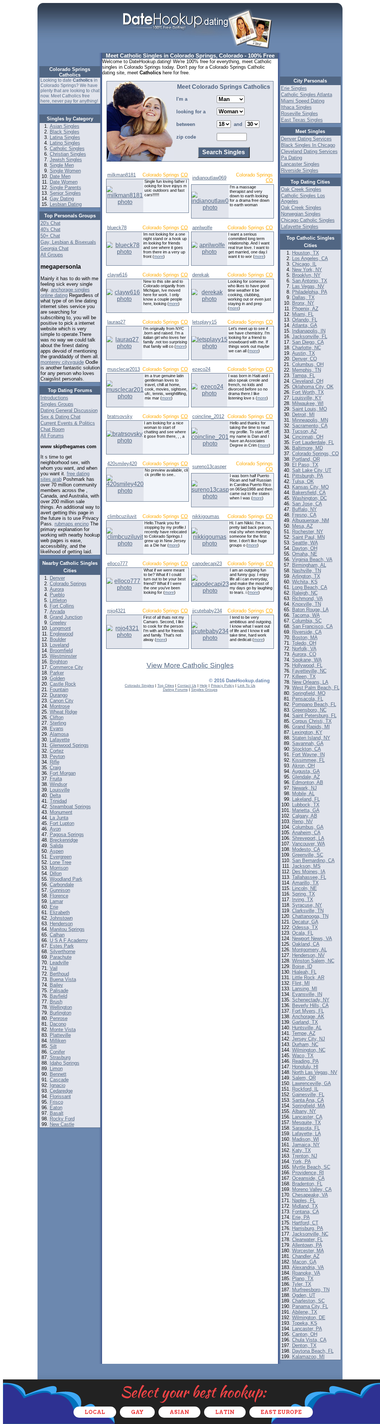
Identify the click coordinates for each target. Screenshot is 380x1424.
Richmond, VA (307, 598)
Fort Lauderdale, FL (313, 442)
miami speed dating (302, 101)
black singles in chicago (308, 145)
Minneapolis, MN (310, 420)
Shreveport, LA (308, 838)
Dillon (56, 873)
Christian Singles (68, 154)
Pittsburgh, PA (307, 476)
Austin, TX (303, 353)
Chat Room (52, 429)
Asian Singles (64, 126)
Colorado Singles (139, 685)
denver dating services (306, 139)
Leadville (59, 962)
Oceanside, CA (308, 1178)
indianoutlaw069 (209, 178)
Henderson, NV (308, 955)
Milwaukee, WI (308, 403)
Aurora (57, 589)
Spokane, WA (307, 660)
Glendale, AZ (306, 777)
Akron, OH (303, 765)
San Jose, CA (307, 504)
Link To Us (246, 685)
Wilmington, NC (308, 1050)
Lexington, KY (307, 732)
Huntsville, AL (307, 1027)
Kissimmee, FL (308, 760)
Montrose (60, 706)
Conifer (57, 1052)
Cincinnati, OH (307, 437)
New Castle (62, 1124)
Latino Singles (65, 143)
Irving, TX (302, 899)
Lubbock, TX (306, 805)
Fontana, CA (305, 1211)
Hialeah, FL (304, 972)
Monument (61, 812)
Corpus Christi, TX (312, 721)
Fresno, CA (304, 515)
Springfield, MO (308, 693)
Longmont (60, 628)
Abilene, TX (304, 1312)
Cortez (57, 751)
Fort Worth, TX (308, 392)
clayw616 (117, 275)
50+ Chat (50, 236)
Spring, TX (303, 894)
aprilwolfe (202, 227)
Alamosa (59, 734)
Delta (55, 795)
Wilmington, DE (308, 1317)
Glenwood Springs (69, 745)
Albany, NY (304, 1111)
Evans (56, 728)
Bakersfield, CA (309, 492)
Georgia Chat (54, 248)
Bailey (56, 985)
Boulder (58, 639)
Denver (57, 578)
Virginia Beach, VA (312, 559)
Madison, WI (305, 1139)
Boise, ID (302, 966)
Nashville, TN (306, 570)
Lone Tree (60, 862)
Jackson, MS (306, 866)
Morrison (59, 868)
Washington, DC (309, 498)
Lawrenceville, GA (311, 1083)
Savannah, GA (308, 743)
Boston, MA (305, 637)
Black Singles (64, 132)
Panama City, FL (310, 1306)
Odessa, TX (305, 927)
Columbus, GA (308, 827)
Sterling (58, 723)
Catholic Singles (67, 148)
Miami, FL (303, 314)
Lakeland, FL (306, 799)
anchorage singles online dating (65, 292)
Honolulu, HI (305, 1066)
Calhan (57, 935)
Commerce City (66, 667)
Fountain (59, 689)
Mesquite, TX (306, 1122)
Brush (56, 1001)
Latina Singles (65, 137)
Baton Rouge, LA (310, 609)
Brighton (59, 661)
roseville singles (299, 113)
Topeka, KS (304, 1323)
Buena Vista (63, 979)
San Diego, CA (308, 342)
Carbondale (62, 884)
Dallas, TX (303, 297)
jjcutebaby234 (207, 611)
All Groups (51, 255)
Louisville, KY (307, 398)
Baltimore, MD (307, 448)
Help (203, 685)
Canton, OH (304, 1334)
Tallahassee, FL (309, 877)
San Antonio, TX (309, 281)
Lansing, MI (304, 988)
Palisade (59, 990)
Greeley (58, 622)
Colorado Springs (68, 583)
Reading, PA (305, 1061)
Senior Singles (65, 193)
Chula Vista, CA (309, 1340)
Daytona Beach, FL (313, 1351)
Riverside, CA (307, 632)
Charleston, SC (308, 1301)
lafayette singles (299, 226)
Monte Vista (63, 1029)
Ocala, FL (302, 933)
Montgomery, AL (309, 949)
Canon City (61, 700)
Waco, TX (303, 1055)
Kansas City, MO (310, 487)
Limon (56, 1068)
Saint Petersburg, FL (314, 715)
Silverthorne (62, 951)
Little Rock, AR (308, 977)
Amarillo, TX (305, 883)
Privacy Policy (222, 685)
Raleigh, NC (305, 593)
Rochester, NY (307, 531)
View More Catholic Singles (190, 665)
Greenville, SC (307, 855)
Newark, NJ (304, 788)
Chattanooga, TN (310, 916)
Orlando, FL (304, 320)
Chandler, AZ (306, 1256)
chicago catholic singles (308, 220)
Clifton (56, 717)
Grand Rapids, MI (311, 726)
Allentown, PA (307, 1245)
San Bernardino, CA (313, 860)
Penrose (59, 1018)
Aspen (56, 851)
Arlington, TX (306, 576)
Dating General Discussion (69, 410)
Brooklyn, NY (306, 275)
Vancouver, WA (308, 844)
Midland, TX (305, 1206)
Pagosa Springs (67, 834)
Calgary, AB (304, 816)
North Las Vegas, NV (314, 1072)
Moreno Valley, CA (312, 1189)
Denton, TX (304, 1345)
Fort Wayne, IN (308, 754)
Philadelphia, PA (309, 292)
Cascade (59, 1079)
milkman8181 (121, 175)
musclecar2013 (123, 369)
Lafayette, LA (306, 1133)
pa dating (291, 158)
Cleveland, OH (307, 381)
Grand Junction (66, 617)
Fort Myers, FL (308, 1011)
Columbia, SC (307, 621)
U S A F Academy (69, 940)
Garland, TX (305, 1022)
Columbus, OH (308, 364)
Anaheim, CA (306, 832)
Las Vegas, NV (308, 286)
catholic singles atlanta (306, 94)
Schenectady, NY (311, 1000)
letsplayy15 (204, 322)
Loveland (59, 645)
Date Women (64, 182)
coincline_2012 (208, 416)
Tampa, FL (303, 375)
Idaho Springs (64, 1063)
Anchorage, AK (308, 1016)
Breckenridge (64, 840)
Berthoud (59, 974)
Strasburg (60, 1057)
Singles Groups (56, 404)
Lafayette (60, 739)
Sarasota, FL (306, 1128)
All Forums (52, 435)
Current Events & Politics (67, 423)
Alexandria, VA (308, 1267)
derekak (200, 275)
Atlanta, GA (304, 325)
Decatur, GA (305, 922)
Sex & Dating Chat (60, 417)
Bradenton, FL (307, 1184)
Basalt (56, 1113)
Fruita (56, 778)
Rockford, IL (305, 1089)
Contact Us (186, 685)
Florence (59, 896)
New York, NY (307, 269)
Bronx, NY (303, 303)
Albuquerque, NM (310, 520)
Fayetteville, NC (309, 671)
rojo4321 (116, 611)
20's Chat (50, 223)
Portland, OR (306, 459)
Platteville (60, 1035)
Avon (55, 829)
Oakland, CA (306, 944)
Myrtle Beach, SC (311, 1167)
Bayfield (58, 996)
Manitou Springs (67, 929)
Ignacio (57, 1085)
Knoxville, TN (306, 604)
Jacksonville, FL (309, 336)
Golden (57, 678)
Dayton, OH (304, 548)
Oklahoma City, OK (313, 386)
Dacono (58, 1024)
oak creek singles (301, 189)
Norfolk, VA (304, 648)
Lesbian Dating (66, 204)
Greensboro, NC (309, 710)
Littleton (58, 600)
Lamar (56, 901)
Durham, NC (305, 1044)
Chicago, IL (304, 264)
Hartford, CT (305, 1223)
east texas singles (302, 120)
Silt (53, 1046)
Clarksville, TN (308, 910)
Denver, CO (304, 359)
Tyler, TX (301, 1284)
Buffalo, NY (304, 509)
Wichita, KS (305, 582)
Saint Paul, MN (308, 537)
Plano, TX (303, 1278)
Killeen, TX (304, 676)
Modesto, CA (306, 849)
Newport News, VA (312, 938)
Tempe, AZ (303, 1033)
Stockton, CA (306, 749)
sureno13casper (209, 466)
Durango (59, 695)
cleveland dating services (309, 151)
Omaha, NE (304, 554)
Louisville (60, 790)
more (158, 256)
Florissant (60, 1096)
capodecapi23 (207, 563)
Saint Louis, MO (309, 409)
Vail (54, 968)
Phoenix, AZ (305, 308)
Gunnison (60, 890)
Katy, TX (301, 1150)
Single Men (62, 165)
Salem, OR (304, 1078)
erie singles (294, 88)
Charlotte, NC (306, 347)
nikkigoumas (205, 516)
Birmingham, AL (309, 565)
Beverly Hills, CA (310, 1005)
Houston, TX (305, 253)
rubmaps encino (72, 524)
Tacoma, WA (306, 615)
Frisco (56, 1102)
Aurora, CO (304, 654)
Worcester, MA (308, 1250)
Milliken (58, 1040)
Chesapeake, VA (310, 1195)
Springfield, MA (308, 1106)
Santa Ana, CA (308, 1100)
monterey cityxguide (62, 362)
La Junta (59, 818)
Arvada (57, 611)
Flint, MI (301, 983)
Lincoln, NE (304, 888)
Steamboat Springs (70, 806)
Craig (55, 767)
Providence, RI (308, 1172)
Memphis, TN (306, 370)
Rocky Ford (62, 1119)
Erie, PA (301, 1217)
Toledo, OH (304, 643)
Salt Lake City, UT (311, 470)
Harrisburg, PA (307, 1228)
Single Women (65, 171)
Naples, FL (303, 1200)
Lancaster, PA (307, 1328)
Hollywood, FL (307, 665)
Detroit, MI (303, 414)
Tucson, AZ (304, 431)
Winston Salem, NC (313, 961)
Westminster (63, 656)
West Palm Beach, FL (316, 687)
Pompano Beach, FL (314, 704)
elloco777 (117, 563)
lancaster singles (300, 164)
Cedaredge (61, 1091)
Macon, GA (304, 1262)
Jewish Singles (66, 159)
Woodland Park (66, 879)
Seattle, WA (305, 543)
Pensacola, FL (307, 699)
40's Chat (50, 229)
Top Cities (165, 685)
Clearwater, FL (307, 1239)
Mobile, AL (303, 793)
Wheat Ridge (63, 712)
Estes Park (62, 946)
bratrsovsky (119, 416)
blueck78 (117, 227)
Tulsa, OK (303, 481)
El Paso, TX (305, 464)
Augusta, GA (306, 771)
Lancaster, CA (307, 1117)
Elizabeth (60, 912)
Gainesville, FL (308, 1094)
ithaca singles (296, 107)
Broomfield (61, 650)
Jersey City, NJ (308, 1039)
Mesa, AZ (302, 526)
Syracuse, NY (307, 905)
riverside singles (299, 170)
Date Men (60, 176)
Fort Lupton (62, 823)
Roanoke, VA (306, 1273)
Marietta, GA (306, 810)
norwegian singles (301, 214)
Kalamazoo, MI (308, 1356)
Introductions (54, 398)
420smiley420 (122, 463)
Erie (54, 907)
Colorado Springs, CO (315, 453)
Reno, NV (302, 821)
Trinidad (58, 801)
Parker (57, 673)
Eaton (56, 1107)
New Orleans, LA (310, 682)
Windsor (58, 784)
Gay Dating (62, 198)
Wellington (61, 1007)
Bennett (58, 1074)
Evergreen (61, 857)
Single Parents (65, 187)
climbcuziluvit (122, 516)
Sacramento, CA (310, 425)
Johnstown (61, 918)
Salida (56, 845)
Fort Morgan (63, 773)
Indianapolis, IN (308, 331)
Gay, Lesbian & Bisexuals (68, 242)
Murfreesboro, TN (311, 1289)
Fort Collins (62, 606)
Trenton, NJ (304, 1156)
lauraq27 (116, 322)
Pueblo (57, 595)
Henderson (61, 923)
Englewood (61, 634)
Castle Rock (63, 684)
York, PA (301, 1161)
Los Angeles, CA (310, 258)
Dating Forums (175, 689)
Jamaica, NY (306, 1145)
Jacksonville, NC (310, 1234)
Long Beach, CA (309, 587)
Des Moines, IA (308, 871)
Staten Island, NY (311, 738)
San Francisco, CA (312, 626)
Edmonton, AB (307, 782)
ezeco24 (201, 369)
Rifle (54, 762)
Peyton (57, 756)
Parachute (61, 957)
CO (184, 175)
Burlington (60, 1013)
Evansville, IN (307, 994)
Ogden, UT (303, 1295)
